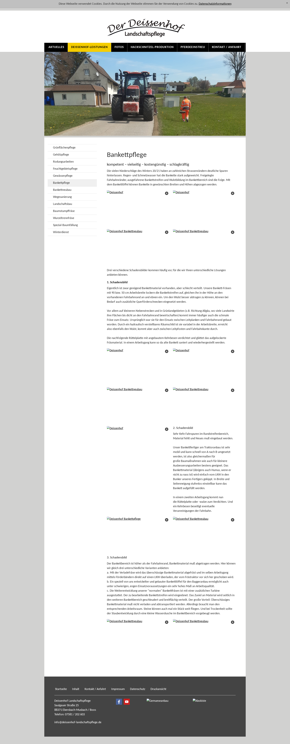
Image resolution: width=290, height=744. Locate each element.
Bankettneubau (62, 190)
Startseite (61, 689)
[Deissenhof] (138, 208)
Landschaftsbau (62, 204)
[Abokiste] (209, 712)
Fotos (119, 47)
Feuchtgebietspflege (65, 168)
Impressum (118, 689)
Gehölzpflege (61, 154)
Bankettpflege (61, 183)
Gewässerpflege (62, 176)
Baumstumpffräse (64, 211)
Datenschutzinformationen (215, 4)
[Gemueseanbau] (163, 712)
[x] (287, 3)
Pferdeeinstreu (193, 47)
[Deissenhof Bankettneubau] (138, 247)
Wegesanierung (62, 197)
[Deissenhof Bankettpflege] (138, 534)
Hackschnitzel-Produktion (152, 47)
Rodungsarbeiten (63, 161)
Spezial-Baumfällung (65, 225)
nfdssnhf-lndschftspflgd (77, 722)
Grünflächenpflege (64, 147)
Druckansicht (158, 689)
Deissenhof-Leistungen (89, 47)
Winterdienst (61, 232)
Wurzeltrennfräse (63, 218)
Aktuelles (56, 47)
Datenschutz (137, 689)
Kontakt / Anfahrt (226, 47)
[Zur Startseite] (145, 25)
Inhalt (75, 689)
